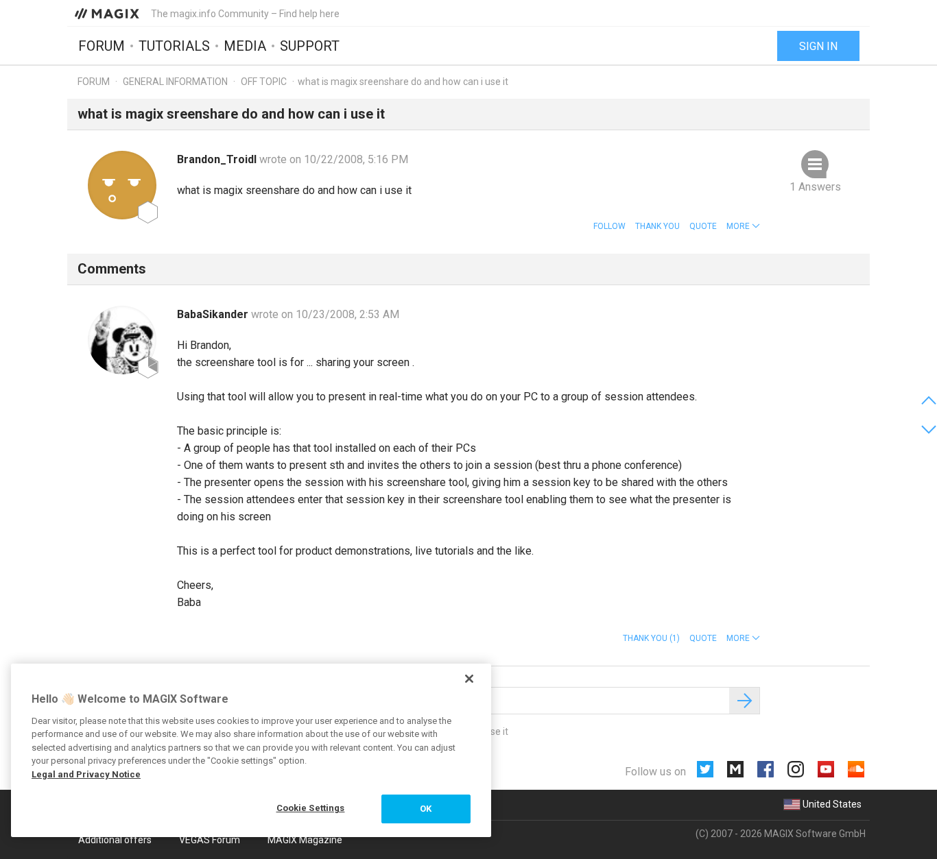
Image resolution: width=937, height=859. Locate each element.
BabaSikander (214, 314)
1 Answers (815, 186)
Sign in (818, 46)
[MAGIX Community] (108, 13)
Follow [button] (609, 226)
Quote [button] (703, 226)
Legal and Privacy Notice (86, 774)
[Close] (469, 679)
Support (310, 46)
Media (245, 46)
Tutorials (174, 46)
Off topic (264, 81)
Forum (101, 46)
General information (175, 81)
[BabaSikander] (122, 340)
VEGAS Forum (209, 839)
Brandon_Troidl (218, 159)
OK (425, 808)
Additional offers (115, 839)
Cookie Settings (310, 808)
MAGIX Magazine (305, 839)
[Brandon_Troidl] (122, 185)
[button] (743, 226)
